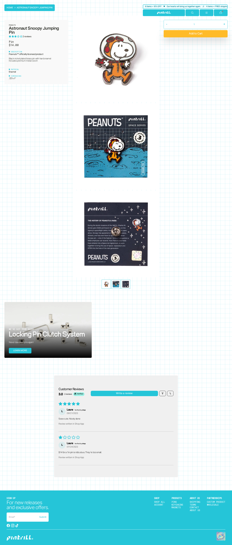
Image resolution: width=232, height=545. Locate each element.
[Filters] (162, 393)
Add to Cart (195, 33)
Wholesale (213, 504)
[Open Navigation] (206, 12)
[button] (16, 36)
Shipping (195, 501)
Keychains (177, 504)
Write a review (124, 393)
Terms (193, 504)
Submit (42, 517)
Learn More (20, 350)
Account (158, 504)
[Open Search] (192, 12)
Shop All (159, 501)
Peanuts (13, 54)
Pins (174, 501)
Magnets (176, 507)
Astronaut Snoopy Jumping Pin (35, 8)
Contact (194, 507)
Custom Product (216, 501)
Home (10, 8)
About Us (195, 510)
